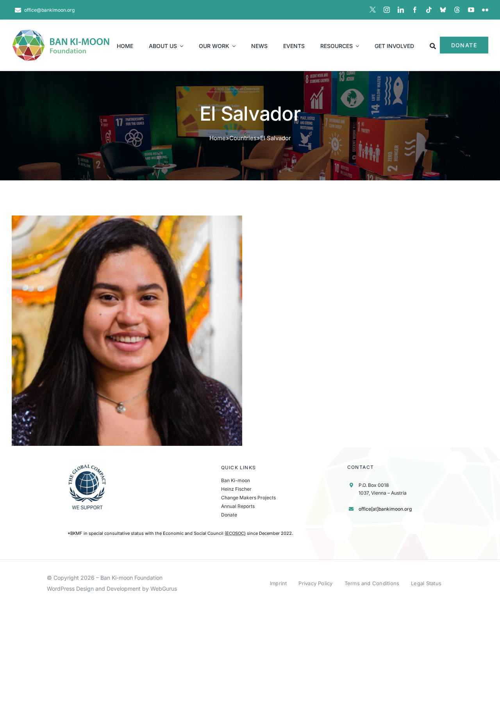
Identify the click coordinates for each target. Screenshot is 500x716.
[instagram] (387, 10)
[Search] (433, 45)
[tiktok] (429, 10)
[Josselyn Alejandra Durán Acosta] (127, 331)
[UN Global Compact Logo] (87, 464)
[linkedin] (401, 10)
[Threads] (457, 10)
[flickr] (485, 10)
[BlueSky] (443, 10)
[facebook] (415, 10)
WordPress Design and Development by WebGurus (112, 588)
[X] (373, 10)
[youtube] (471, 10)
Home (217, 138)
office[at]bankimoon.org (385, 509)
